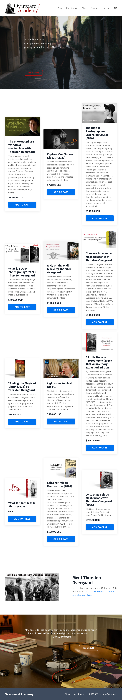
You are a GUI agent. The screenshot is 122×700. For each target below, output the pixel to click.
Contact (95, 8)
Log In (105, 8)
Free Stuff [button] (88, 647)
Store (61, 8)
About (85, 8)
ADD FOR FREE (22, 518)
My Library (71, 8)
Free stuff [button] (33, 72)
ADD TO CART (22, 204)
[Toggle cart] (115, 8)
